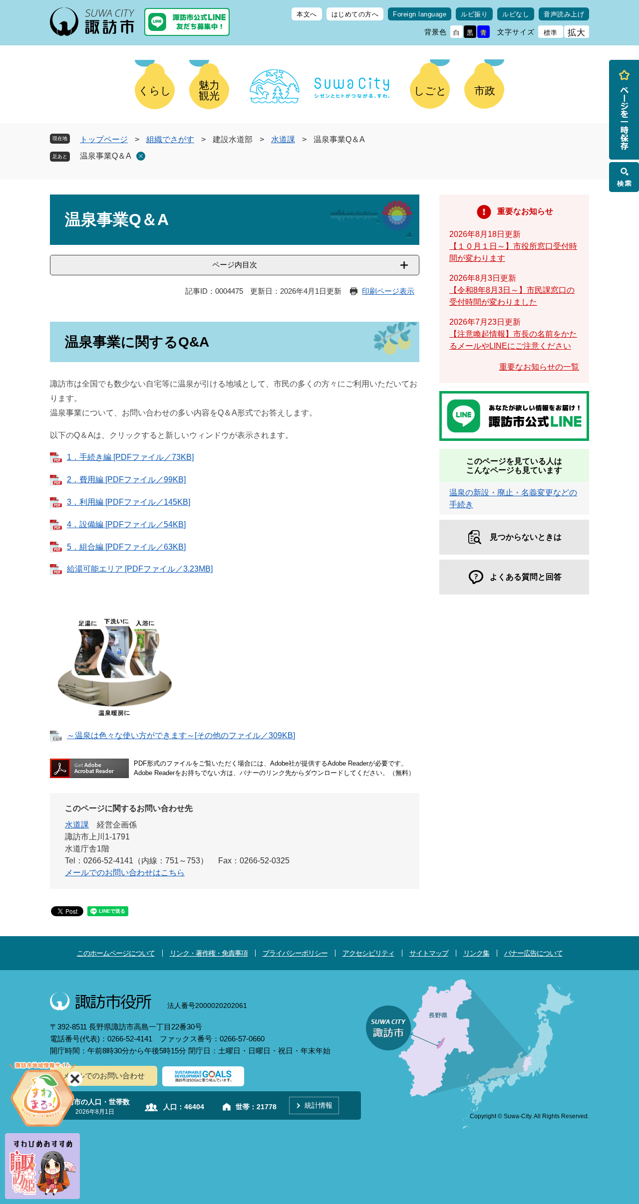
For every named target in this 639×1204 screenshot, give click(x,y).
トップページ (104, 139)
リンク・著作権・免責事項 (209, 953)
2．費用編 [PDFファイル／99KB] (126, 479)
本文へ (307, 14)
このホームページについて (116, 953)
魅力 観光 (209, 90)
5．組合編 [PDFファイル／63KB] (126, 547)
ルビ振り (474, 14)
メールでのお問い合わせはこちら (125, 872)
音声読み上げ (564, 14)
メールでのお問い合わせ (103, 1075)
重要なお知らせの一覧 (539, 367)
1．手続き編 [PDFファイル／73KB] (130, 457)
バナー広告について (533, 953)
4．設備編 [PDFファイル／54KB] (126, 524)
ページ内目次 (234, 264)
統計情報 (318, 1105)
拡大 (577, 32)
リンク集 (476, 953)
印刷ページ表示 (388, 291)
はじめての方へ (355, 14)
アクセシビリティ (368, 953)
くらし (154, 90)
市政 (484, 90)
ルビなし (515, 14)
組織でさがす (170, 139)
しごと (430, 90)
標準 (551, 32)
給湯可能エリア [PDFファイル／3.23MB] (140, 569)
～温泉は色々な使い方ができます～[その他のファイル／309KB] (181, 735)
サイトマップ (428, 953)
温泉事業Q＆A (105, 156)
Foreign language (419, 14)
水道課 (283, 139)
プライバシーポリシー (295, 953)
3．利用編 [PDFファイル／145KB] (128, 502)
